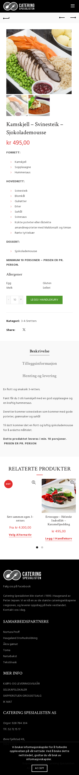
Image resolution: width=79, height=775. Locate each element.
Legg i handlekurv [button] (58, 539)
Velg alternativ (20, 535)
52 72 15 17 (14, 729)
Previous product (62, 18)
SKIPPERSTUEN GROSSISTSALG (22, 695)
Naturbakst (10, 656)
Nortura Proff (11, 632)
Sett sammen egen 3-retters (20, 519)
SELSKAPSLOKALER (15, 689)
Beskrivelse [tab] (40, 351)
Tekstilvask (10, 662)
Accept (39, 768)
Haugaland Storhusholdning (20, 638)
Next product (72, 18)
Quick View (33, 482)
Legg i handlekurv (44, 299)
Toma (6, 650)
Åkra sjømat (10, 644)
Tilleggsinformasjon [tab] (39, 363)
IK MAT (7, 702)
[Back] (6, 18)
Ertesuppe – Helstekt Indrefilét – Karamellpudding (59, 520)
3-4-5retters (28, 321)
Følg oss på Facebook (17, 586)
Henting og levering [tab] (39, 376)
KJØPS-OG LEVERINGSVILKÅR (21, 683)
